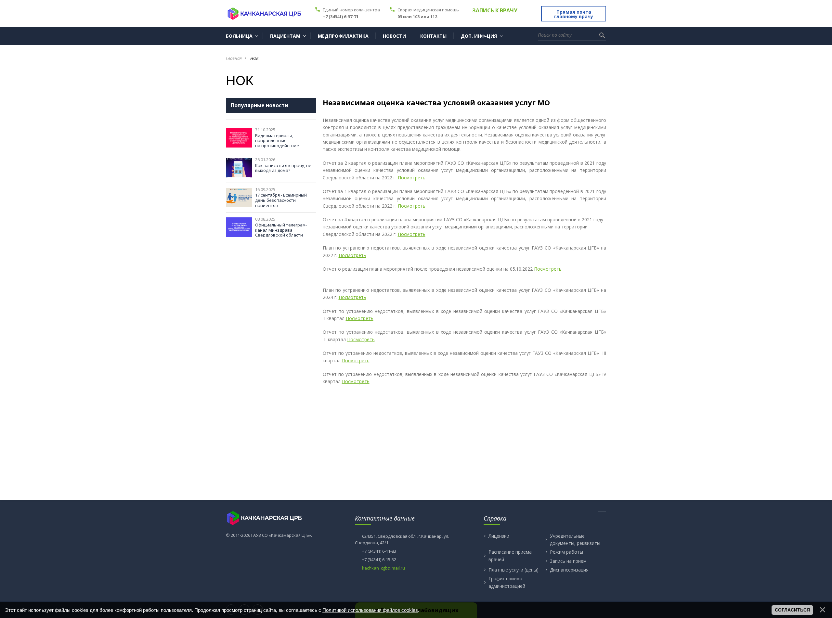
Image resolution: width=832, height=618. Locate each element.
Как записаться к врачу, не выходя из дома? (283, 168)
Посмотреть (411, 177)
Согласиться (792, 609)
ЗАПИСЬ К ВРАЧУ (494, 10)
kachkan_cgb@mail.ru (383, 568)
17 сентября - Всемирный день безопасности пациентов (281, 200)
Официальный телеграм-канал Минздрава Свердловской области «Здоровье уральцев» (281, 232)
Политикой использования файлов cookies (370, 610)
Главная (234, 58)
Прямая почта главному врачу (573, 14)
